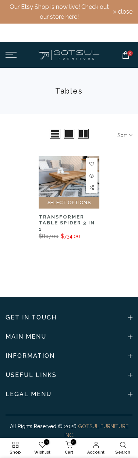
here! (72, 16)
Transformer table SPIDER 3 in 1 (67, 223)
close (124, 12)
